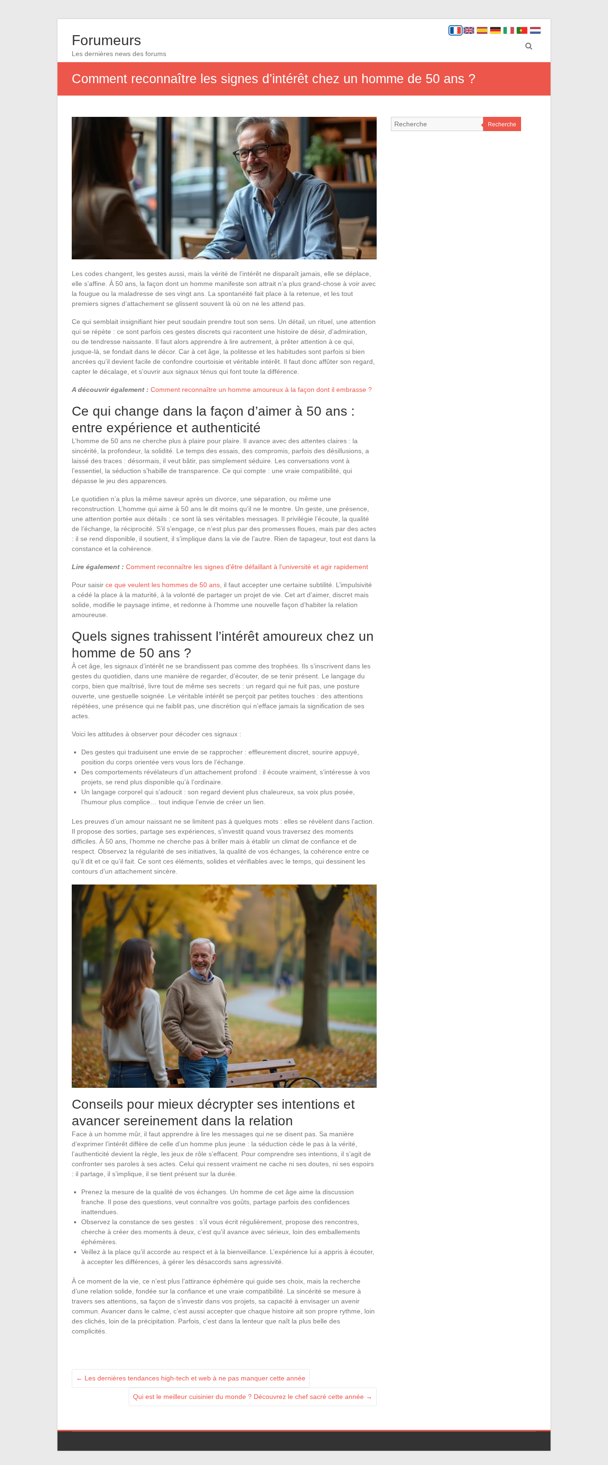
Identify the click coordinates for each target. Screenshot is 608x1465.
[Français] (455, 30)
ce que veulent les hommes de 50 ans (162, 585)
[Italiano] (508, 30)
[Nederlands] (535, 30)
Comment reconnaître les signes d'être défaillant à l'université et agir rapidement (247, 567)
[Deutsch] (495, 30)
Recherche (502, 124)
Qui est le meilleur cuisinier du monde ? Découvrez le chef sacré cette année (252, 1396)
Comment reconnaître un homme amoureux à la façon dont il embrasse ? (261, 389)
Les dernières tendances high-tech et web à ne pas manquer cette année (190, 1378)
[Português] (522, 30)
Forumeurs (106, 40)
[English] (469, 30)
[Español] (482, 30)
